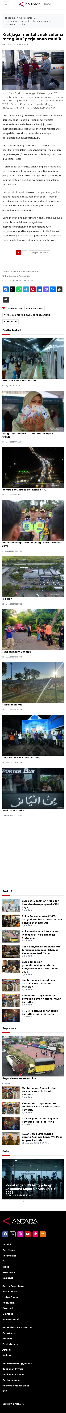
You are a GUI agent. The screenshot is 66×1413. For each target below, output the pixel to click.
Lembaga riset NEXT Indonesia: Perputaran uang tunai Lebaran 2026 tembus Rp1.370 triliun (30, 433)
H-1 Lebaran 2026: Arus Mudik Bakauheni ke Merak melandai (30, 703)
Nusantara (8, 1272)
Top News (9, 1028)
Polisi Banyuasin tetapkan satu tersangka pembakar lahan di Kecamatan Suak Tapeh (41, 950)
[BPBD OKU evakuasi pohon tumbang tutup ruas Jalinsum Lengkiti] (33, 629)
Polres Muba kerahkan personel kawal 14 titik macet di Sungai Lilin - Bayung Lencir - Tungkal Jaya (32, 542)
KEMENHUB (10, 322)
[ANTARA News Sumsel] (36, 4)
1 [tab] (23, 1201)
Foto (5, 1151)
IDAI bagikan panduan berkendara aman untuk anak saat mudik (32, 809)
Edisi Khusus (10, 1344)
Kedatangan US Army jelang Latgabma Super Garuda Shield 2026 (31, 1188)
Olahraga (7, 1313)
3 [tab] (33, 1201)
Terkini (7, 891)
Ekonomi (7, 1308)
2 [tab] (28, 1201)
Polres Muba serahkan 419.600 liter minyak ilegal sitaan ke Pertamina (40, 935)
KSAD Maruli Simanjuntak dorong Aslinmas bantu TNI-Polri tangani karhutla (42, 1137)
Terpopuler (9, 1255)
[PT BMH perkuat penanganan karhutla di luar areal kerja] (11, 1015)
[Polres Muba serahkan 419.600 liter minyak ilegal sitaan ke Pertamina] (11, 935)
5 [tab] (42, 1201)
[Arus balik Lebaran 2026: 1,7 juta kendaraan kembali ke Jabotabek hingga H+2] (33, 467)
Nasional (7, 1278)
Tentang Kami (11, 1380)
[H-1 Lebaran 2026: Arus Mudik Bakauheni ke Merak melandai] (33, 682)
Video (5, 1266)
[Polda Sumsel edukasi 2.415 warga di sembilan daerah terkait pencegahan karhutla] (11, 920)
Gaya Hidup (26, 17)
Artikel (6, 1349)
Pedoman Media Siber (15, 1385)
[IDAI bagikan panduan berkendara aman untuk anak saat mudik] (33, 788)
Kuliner (6, 1355)
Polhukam (8, 1302)
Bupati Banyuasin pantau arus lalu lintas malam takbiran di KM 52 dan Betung (33, 756)
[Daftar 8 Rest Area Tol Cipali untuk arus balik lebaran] (33, 576)
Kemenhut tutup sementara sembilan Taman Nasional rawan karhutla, (41, 999)
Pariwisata (8, 1333)
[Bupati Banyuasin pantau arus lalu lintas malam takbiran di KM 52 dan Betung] (33, 735)
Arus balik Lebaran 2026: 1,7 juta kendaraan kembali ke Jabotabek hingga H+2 (30, 488)
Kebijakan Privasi (12, 1369)
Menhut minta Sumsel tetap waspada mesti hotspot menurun (39, 983)
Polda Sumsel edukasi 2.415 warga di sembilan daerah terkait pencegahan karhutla (42, 919)
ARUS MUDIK (15, 308)
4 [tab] (37, 1201)
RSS (4, 1391)
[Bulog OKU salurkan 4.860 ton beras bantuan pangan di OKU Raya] (11, 905)
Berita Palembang (13, 1286)
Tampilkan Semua (39, 253)
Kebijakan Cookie (13, 1374)
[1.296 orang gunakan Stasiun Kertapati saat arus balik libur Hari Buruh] (33, 358)
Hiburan (7, 1338)
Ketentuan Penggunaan (17, 1363)
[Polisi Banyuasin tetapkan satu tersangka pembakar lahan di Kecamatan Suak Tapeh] (11, 951)
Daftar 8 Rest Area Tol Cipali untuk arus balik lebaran (31, 597)
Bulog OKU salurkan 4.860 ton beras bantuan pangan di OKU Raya (40, 904)
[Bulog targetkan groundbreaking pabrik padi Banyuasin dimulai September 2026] (11, 966)
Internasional (10, 1319)
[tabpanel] (33, 1179)
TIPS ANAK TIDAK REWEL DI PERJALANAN (27, 315)
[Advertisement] (33, 853)
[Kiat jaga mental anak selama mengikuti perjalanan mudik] (33, 1056)
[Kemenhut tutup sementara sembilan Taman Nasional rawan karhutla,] (11, 1000)
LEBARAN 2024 (34, 308)
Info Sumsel (9, 1291)
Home (11, 17)
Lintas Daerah (10, 1297)
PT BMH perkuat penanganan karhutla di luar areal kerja (40, 1012)
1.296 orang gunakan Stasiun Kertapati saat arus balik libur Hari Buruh (30, 379)
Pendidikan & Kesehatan (17, 1327)
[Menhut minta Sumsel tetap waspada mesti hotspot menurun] (11, 984)
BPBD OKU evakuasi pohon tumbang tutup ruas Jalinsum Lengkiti (30, 650)
